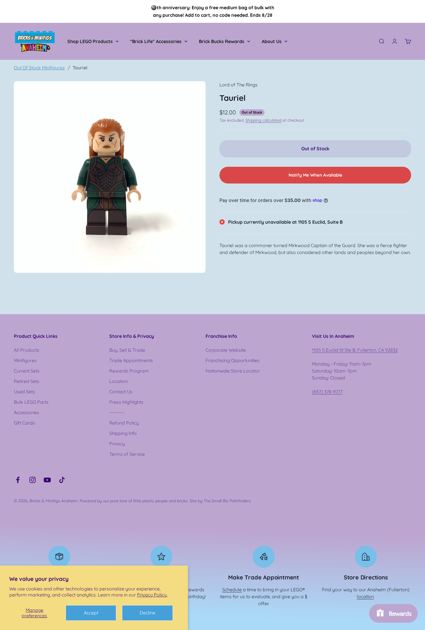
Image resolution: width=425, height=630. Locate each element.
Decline (147, 613)
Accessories (26, 412)
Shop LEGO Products (90, 41)
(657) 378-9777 (327, 391)
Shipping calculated (263, 120)
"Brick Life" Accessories (156, 41)
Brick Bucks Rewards (221, 41)
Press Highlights (126, 402)
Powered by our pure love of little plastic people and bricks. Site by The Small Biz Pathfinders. (166, 500)
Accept (91, 613)
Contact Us (120, 391)
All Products (26, 350)
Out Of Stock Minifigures (39, 68)
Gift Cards (24, 423)
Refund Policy (124, 423)
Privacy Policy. (152, 595)
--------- (117, 412)
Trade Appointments (131, 360)
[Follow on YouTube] (47, 480)
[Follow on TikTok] (62, 480)
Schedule (232, 589)
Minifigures (25, 360)
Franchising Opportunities (233, 360)
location (365, 596)
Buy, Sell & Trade (127, 350)
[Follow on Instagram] (32, 480)
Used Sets (24, 391)
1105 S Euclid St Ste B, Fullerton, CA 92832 (355, 350)
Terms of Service (127, 454)
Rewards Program (129, 371)
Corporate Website (226, 350)
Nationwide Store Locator (233, 371)
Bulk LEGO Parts (31, 402)
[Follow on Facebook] (18, 480)
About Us (272, 41)
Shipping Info (123, 433)
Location (118, 381)
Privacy (117, 443)
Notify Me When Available (315, 174)
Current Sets (27, 371)
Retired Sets (26, 381)
